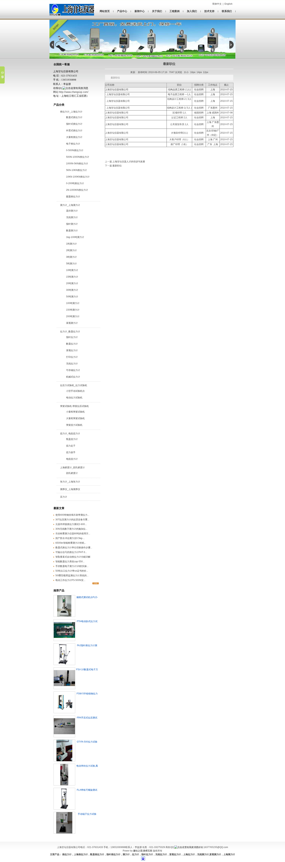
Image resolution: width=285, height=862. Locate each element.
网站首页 (105, 11)
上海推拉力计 (81, 854)
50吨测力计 (72, 296)
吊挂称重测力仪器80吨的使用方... (72, 533)
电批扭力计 (72, 459)
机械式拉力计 (73, 376)
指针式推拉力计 (74, 124)
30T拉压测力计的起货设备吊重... (72, 519)
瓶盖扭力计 (72, 439)
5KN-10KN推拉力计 (76, 170)
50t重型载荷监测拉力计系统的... (71, 575)
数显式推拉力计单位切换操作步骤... (73, 547)
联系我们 (227, 11)
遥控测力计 (72, 210)
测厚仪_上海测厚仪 (70, 489)
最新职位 (117, 165)
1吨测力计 (71, 243)
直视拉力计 (72, 350)
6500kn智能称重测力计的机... (70, 543)
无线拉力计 (72, 363)
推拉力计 (67, 854)
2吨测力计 (71, 250)
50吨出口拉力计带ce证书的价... (71, 570)
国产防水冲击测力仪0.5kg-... (70, 538)
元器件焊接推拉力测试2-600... (71, 524)
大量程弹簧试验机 (75, 418)
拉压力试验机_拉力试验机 (73, 385)
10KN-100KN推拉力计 (78, 176)
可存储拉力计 (73, 370)
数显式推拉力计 (74, 117)
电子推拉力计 (73, 143)
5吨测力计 (71, 263)
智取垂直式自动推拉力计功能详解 (72, 557)
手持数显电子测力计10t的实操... (71, 566)
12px (205, 72)
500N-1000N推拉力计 (77, 157)
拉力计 (135, 854)
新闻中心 (140, 11)
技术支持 (209, 11)
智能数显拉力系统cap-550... (70, 561)
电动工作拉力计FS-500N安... (70, 580)
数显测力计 (72, 230)
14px (199, 72)
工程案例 (174, 11)
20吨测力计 (72, 283)
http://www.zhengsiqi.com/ (73, 92)
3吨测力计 (71, 257)
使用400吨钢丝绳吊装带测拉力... (72, 515)
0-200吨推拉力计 (75, 183)
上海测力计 (229, 854)
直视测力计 (72, 323)
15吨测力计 (72, 276)
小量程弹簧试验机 (75, 411)
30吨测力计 (72, 290)
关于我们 (157, 11)
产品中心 (122, 11)
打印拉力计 (72, 357)
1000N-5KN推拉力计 (77, 163)
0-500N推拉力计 (74, 150)
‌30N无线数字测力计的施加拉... (71, 529)
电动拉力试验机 (74, 397)
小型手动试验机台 (75, 391)
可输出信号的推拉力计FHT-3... (71, 552)
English (228, 4)
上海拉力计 (189, 854)
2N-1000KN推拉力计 (77, 190)
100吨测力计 (72, 303)
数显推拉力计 (97, 854)
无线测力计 (72, 217)
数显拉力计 (72, 343)
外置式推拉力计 (74, 130)
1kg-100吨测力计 (75, 237)
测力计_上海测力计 (70, 205)
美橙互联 (147, 850)
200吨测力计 (72, 316)
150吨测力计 (72, 309)
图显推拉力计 (73, 196)
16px (192, 72)
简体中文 (217, 4)
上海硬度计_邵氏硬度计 (72, 467)
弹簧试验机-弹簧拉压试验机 (74, 406)
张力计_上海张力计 (70, 481)
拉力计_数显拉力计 (70, 331)
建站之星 (137, 850)
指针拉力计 (72, 337)
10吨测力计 (72, 270)
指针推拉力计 (113, 854)
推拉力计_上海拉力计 (71, 111)
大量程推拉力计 (74, 137)
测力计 (126, 854)
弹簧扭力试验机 (74, 425)
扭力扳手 (70, 452)
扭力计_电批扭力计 (70, 433)
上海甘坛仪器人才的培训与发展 (128, 161)
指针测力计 (72, 224)
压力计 (63, 496)
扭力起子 (70, 445)
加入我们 (192, 11)
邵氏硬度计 (72, 473)
